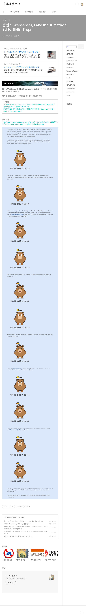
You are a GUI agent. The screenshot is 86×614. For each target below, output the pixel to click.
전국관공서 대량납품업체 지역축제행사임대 (21, 67)
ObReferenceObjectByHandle (16, 429)
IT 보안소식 (14, 11)
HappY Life (70, 57)
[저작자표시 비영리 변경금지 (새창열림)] (27, 506)
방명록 (54, 11)
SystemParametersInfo (17, 214)
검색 (77, 4)
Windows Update (72, 71)
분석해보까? (70, 74)
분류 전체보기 (70, 50)
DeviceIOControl (17, 368)
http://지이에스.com (11, 64)
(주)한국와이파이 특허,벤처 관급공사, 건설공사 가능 (23, 52)
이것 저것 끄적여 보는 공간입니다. (16, 578)
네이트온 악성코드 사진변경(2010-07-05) (17, 536)
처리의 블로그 (11, 4)
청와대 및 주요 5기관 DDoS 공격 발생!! (16, 524)
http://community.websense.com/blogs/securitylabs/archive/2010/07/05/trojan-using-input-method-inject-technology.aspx (30, 123)
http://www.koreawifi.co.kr (13, 49)
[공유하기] (10, 506)
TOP (81, 612)
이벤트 (68, 95)
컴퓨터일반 (29, 11)
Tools (68, 78)
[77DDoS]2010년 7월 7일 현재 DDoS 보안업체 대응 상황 (22, 521)
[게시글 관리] (12, 506)
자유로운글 (69, 54)
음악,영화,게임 (71, 85)
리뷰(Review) (70, 88)
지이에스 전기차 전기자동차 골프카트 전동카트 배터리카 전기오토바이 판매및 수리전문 (23, 71)
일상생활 (42, 11)
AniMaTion (70, 92)
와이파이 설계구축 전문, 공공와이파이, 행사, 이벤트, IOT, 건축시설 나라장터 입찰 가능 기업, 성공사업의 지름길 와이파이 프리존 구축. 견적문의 (23, 55)
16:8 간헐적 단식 (72, 60)
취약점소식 (69, 67)
